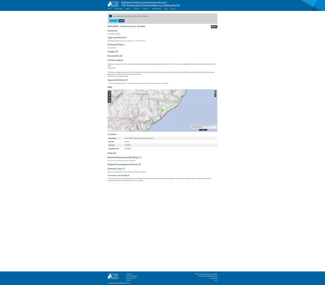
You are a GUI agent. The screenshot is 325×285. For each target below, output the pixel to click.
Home (109, 9)
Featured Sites (118, 9)
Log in (215, 280)
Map (166, 9)
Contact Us (129, 274)
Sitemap (128, 280)
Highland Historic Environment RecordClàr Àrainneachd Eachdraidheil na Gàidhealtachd (150, 4)
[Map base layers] (109, 95)
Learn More (113, 20)
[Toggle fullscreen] (215, 91)
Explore (128, 9)
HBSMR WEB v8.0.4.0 (211, 276)
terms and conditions (206, 126)
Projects (145, 9)
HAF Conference (156, 9)
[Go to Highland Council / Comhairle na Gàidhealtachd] (113, 3)
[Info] (109, 98)
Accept (121, 20)
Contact (173, 9)
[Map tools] (109, 101)
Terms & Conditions (131, 276)
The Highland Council (124, 283)
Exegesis (204, 274)
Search (137, 9)
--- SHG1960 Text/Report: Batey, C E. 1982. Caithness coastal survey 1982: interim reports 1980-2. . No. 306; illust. (138, 83)
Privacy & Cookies (131, 278)
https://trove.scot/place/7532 (116, 172)
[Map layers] (109, 92)
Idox (210, 274)
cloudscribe (214, 278)
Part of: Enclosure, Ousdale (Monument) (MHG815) (122, 160)
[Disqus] (162, 205)
